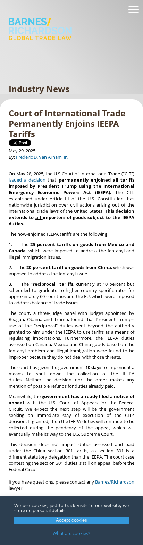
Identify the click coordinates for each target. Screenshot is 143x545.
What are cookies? (71, 533)
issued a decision (27, 180)
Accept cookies (71, 520)
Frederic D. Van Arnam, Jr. (42, 157)
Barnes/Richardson (114, 482)
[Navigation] (133, 10)
